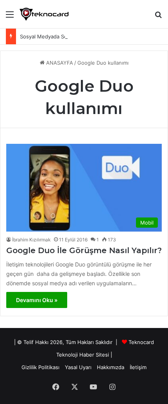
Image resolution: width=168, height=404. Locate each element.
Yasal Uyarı (78, 367)
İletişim (138, 367)
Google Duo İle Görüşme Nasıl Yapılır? (84, 250)
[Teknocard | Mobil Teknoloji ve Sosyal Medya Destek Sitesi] (44, 14)
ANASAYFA (59, 63)
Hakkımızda (110, 367)
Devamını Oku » (36, 300)
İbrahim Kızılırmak (31, 240)
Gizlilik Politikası (40, 367)
